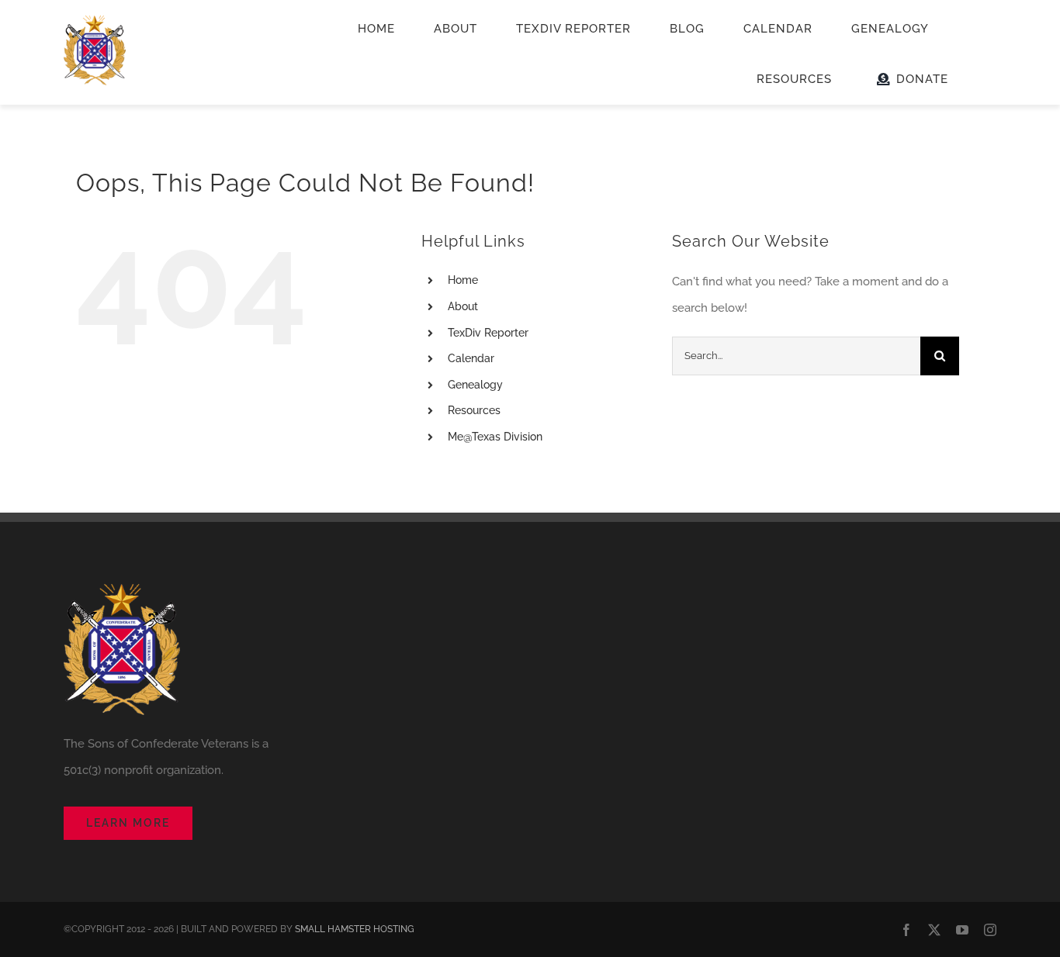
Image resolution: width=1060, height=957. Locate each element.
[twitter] (934, 930)
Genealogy (475, 384)
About (463, 306)
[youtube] (962, 930)
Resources (474, 410)
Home (463, 280)
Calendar (471, 358)
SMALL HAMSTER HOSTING (354, 929)
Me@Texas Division (495, 436)
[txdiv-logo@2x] (95, 21)
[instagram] (990, 930)
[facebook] (906, 930)
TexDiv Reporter (488, 332)
